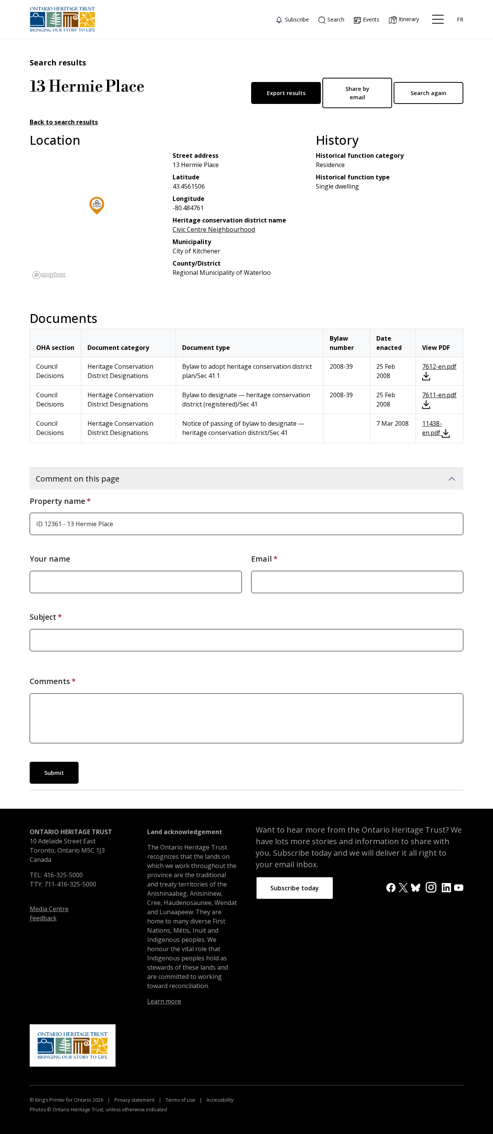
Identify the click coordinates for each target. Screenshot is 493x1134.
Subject (43, 617)
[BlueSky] (415, 887)
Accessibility (219, 1100)
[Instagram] (431, 887)
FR (460, 19)
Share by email (357, 93)
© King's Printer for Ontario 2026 (67, 1100)
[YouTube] (458, 887)
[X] (403, 887)
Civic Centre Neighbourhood (214, 229)
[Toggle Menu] (438, 19)
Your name (50, 559)
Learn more (164, 1001)
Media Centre (49, 909)
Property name (57, 501)
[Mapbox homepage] (49, 275)
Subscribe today (294, 888)
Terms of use (180, 1100)
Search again (428, 93)
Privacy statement (134, 1100)
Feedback (43, 918)
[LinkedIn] (446, 887)
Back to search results (64, 122)
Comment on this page (77, 478)
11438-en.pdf (432, 428)
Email (261, 559)
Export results (286, 93)
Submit (54, 772)
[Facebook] (391, 887)
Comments (50, 681)
